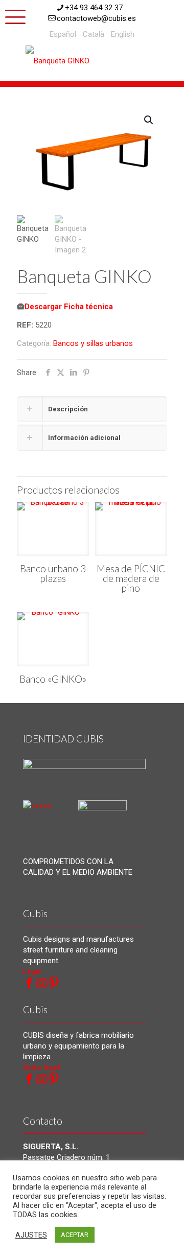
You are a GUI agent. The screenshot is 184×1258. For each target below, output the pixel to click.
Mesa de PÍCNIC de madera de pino (131, 578)
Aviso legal (41, 1067)
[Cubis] (64, 60)
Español (63, 34)
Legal (32, 971)
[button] (149, 120)
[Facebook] (29, 983)
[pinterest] (54, 983)
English (122, 34)
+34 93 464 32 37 (94, 7)
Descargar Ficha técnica (69, 306)
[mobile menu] (13, 15)
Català (93, 34)
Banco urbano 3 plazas (53, 573)
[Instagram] (41, 983)
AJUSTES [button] (31, 1235)
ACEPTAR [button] (74, 1235)
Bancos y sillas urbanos (93, 343)
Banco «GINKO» (52, 679)
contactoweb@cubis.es (96, 18)
